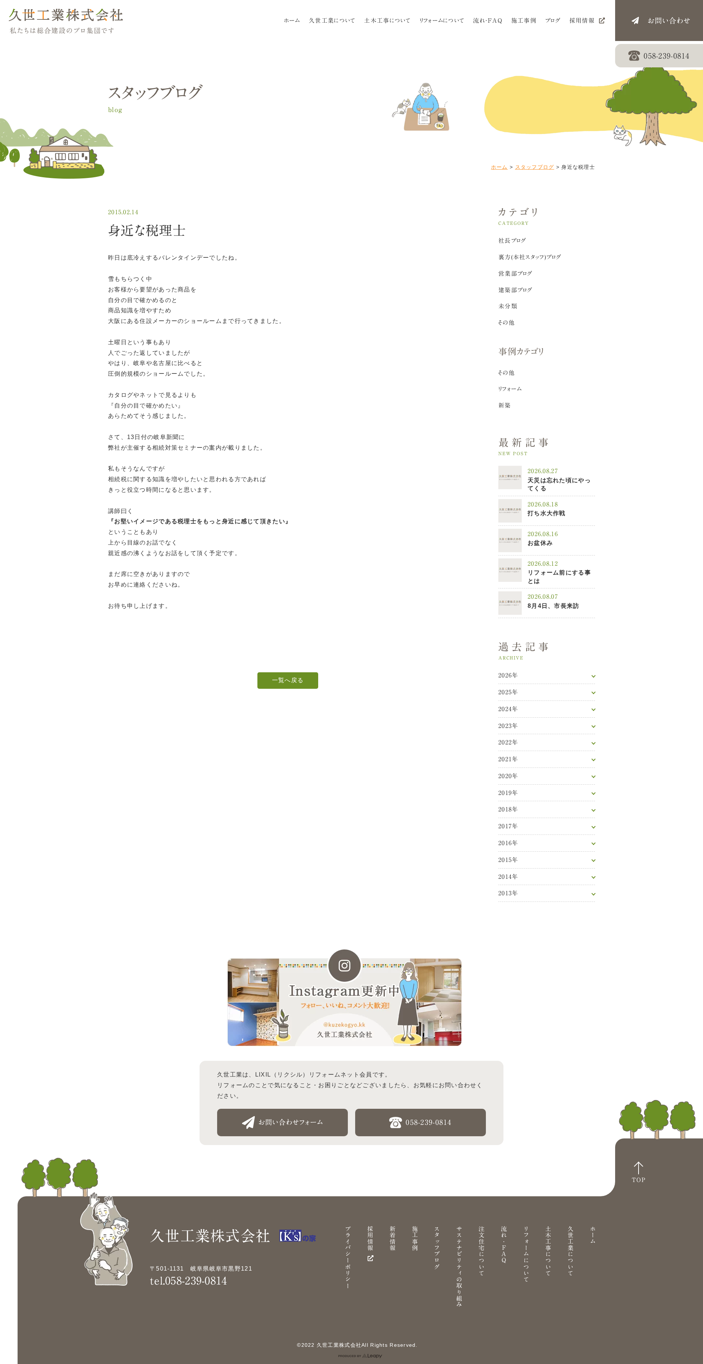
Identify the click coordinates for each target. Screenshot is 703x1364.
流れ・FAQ (504, 1245)
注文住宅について (481, 1251)
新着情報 (392, 1238)
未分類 (507, 306)
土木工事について (548, 1251)
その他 (506, 323)
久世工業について (570, 1251)
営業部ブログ (515, 273)
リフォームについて (526, 1254)
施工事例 (415, 1238)
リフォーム (510, 389)
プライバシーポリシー (348, 1257)
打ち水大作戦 (547, 513)
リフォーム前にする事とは (559, 576)
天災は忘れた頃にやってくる (559, 484)
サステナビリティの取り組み (459, 1267)
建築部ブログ (515, 290)
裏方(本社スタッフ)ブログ (530, 257)
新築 (504, 405)
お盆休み (540, 543)
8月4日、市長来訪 (554, 606)
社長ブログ (512, 241)
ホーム (499, 167)
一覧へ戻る (288, 680)
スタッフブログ (534, 167)
